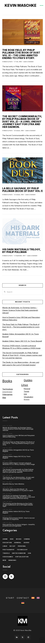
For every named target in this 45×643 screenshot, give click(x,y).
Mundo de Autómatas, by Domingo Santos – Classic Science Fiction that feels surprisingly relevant (20, 310)
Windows (27, 399)
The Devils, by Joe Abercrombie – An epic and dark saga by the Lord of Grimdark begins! (20, 363)
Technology (7, 389)
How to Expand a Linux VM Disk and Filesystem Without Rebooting (21, 318)
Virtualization (28, 397)
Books (5, 61)
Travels (26, 391)
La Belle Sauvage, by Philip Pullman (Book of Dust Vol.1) (22, 189)
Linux (24, 384)
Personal (27, 389)
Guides (28, 380)
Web (4, 398)
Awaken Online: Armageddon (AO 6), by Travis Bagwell (20, 335)
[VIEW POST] (22, 32)
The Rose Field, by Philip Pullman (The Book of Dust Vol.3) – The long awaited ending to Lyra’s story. (21, 54)
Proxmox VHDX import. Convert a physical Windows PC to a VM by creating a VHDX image (21, 347)
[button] (41, 5)
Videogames (7, 394)
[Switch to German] (22, 602)
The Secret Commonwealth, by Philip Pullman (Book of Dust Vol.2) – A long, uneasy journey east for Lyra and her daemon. (22, 121)
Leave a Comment (28, 61)
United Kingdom (7, 392)
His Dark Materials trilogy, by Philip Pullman (21, 250)
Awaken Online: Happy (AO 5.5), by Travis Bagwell (22, 341)
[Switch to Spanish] (32, 598)
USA (25, 394)
